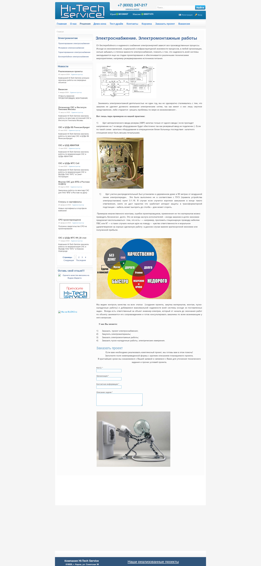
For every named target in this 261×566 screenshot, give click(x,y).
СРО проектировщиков (69, 219)
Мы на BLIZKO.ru (69, 312)
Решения (85, 23)
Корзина (147, 23)
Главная (60, 31)
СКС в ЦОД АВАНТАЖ (68, 145)
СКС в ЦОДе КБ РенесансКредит (74, 127)
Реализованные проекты (70, 71)
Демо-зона (99, 23)
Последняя (81, 260)
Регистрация (187, 14)
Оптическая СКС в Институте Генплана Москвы (72, 108)
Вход (200, 14)
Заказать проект (165, 23)
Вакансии (184, 23)
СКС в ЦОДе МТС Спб (68, 163)
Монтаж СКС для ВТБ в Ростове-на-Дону (74, 182)
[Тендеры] (75, 297)
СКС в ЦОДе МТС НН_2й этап (72, 237)
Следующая (69, 260)
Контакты (132, 23)
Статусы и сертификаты (70, 201)
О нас (73, 23)
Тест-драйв (116, 23)
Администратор (77, 74)
